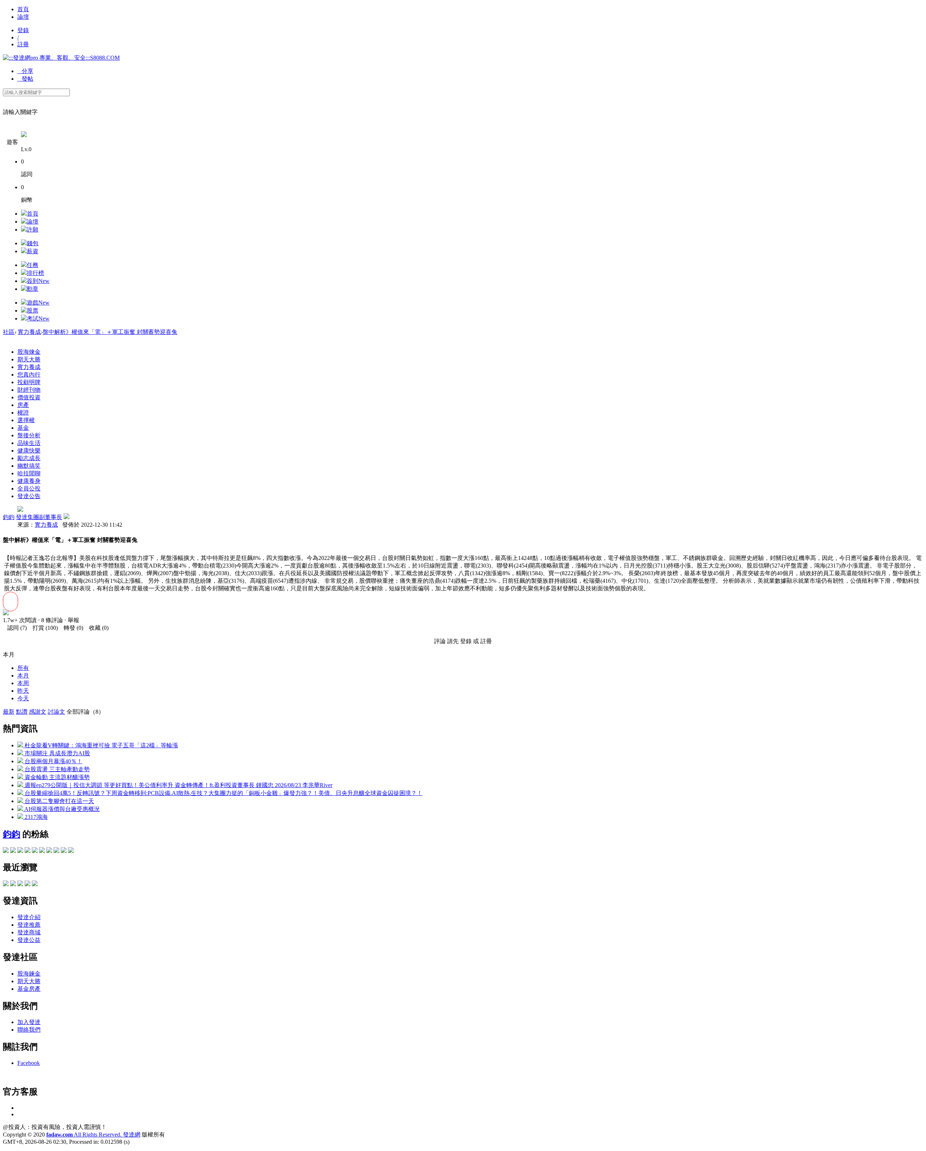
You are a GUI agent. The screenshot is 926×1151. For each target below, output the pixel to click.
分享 (25, 71)
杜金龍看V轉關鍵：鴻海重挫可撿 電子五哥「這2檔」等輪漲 (100, 745)
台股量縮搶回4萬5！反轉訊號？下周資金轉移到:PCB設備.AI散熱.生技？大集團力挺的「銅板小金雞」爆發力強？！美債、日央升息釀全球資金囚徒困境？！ (222, 793)
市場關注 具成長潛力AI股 (56, 753)
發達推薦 (29, 925)
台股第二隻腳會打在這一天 (58, 801)
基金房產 (29, 989)
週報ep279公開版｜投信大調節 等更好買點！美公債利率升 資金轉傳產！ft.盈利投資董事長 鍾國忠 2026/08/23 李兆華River (177, 785)
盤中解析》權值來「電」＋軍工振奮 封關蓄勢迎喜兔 (110, 332)
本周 (23, 683)
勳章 (32, 289)
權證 (23, 412)
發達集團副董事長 (39, 517)
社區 (8, 332)
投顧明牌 (29, 382)
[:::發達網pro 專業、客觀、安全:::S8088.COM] (61, 58)
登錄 (23, 30)
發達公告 (29, 496)
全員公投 (29, 488)
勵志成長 (29, 458)
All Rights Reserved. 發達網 (93, 1134)
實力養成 (29, 332)
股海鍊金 (29, 974)
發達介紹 (29, 917)
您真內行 (29, 374)
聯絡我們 (29, 1030)
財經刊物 (29, 390)
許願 (32, 229)
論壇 (23, 17)
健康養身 (29, 481)
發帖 (25, 79)
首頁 (23, 9)
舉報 (73, 620)
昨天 (23, 691)
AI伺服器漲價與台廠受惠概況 (61, 809)
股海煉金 (29, 352)
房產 (23, 405)
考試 (38, 318)
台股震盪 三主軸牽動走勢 (56, 769)
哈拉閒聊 (29, 473)
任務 (32, 265)
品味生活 (29, 443)
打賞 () (43, 628)
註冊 (23, 44)
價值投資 (29, 397)
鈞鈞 (8, 517)
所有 (23, 668)
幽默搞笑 (29, 466)
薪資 (32, 251)
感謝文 (37, 712)
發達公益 (29, 940)
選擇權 (26, 420)
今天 (23, 698)
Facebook (28, 1063)
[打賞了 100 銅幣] (6, 613)
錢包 (32, 243)
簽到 (38, 281)
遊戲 (38, 303)
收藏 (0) (97, 628)
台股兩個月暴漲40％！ (52, 761)
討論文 (56, 712)
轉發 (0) (71, 628)
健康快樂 (29, 450)
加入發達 (29, 1022)
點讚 (21, 712)
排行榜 (35, 273)
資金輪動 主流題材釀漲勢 (56, 777)
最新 (8, 712)
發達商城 (29, 932)
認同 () (15, 628)
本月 (23, 675)
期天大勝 (29, 359)
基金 (23, 428)
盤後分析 (29, 435)
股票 (32, 310)
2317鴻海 (35, 817)
